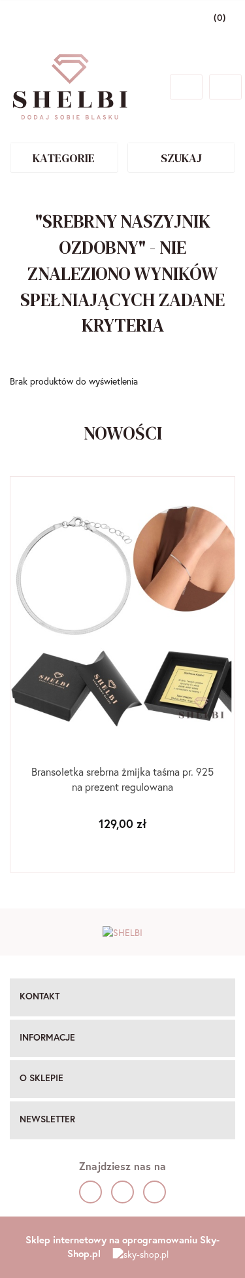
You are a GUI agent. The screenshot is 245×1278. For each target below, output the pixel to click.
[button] (122, 997)
